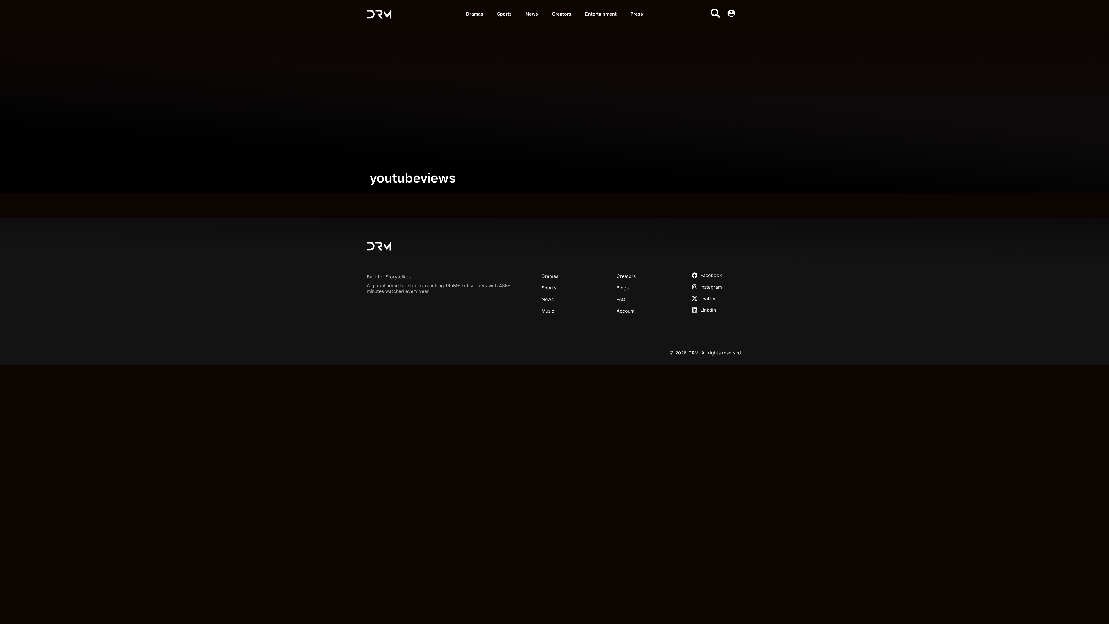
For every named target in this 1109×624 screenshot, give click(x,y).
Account (626, 311)
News (532, 14)
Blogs (623, 288)
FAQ (621, 299)
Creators (561, 14)
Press (636, 14)
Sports (504, 14)
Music (548, 311)
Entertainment (601, 14)
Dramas (474, 14)
